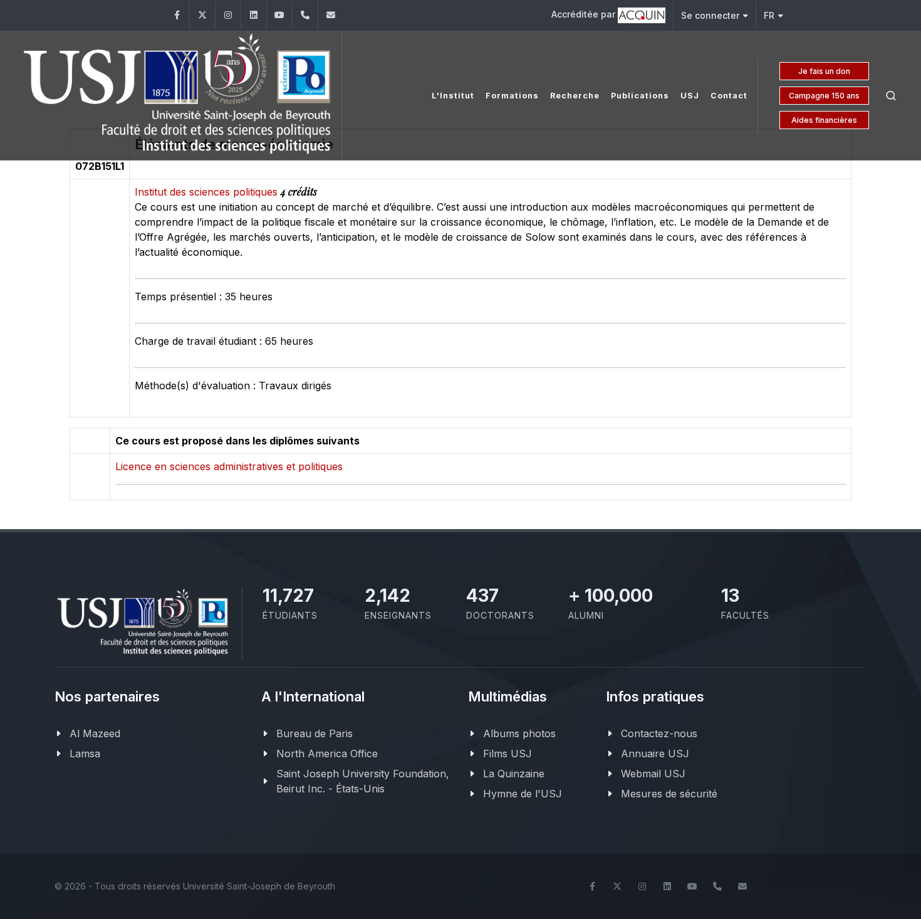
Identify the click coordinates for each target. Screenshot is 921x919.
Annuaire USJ (655, 753)
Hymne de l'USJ (522, 793)
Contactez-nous (659, 733)
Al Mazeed (95, 733)
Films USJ (507, 753)
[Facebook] (176, 15)
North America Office (327, 753)
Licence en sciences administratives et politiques (229, 466)
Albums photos (519, 733)
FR (769, 15)
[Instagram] (228, 15)
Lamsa (85, 753)
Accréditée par (584, 14)
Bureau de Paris (314, 733)
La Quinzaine (513, 773)
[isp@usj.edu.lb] (330, 15)
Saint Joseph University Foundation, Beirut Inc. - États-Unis (362, 781)
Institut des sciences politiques (208, 192)
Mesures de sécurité (669, 793)
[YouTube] (279, 15)
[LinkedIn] (253, 15)
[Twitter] (202, 15)
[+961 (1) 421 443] (305, 15)
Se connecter (710, 15)
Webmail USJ (653, 773)
